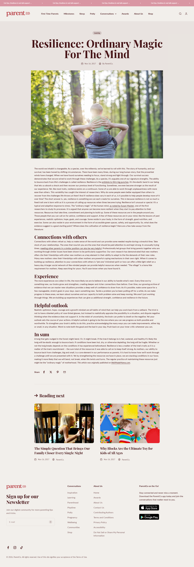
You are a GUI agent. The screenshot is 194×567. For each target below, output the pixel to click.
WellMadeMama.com (120, 362)
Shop (150, 13)
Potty (92, 13)
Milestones (69, 13)
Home (96, 492)
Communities (73, 527)
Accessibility (99, 527)
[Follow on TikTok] (21, 547)
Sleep (82, 13)
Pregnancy (72, 517)
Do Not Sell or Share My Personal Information (109, 534)
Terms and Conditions (104, 517)
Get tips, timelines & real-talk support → (57, 3)
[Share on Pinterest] (57, 372)
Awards (125, 13)
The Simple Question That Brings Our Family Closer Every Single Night (62, 450)
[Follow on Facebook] (8, 547)
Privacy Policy (100, 522)
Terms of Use (81, 557)
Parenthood (72, 502)
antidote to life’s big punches (115, 182)
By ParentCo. (107, 63)
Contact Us (99, 507)
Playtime (71, 507)
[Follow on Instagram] (15, 547)
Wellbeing (72, 522)
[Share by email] (64, 372)
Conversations (107, 13)
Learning (97, 33)
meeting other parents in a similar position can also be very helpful (71, 248)
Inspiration (72, 492)
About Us (138, 13)
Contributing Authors (103, 512)
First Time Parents (49, 13)
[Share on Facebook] (44, 372)
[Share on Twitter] (50, 372)
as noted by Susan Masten (122, 205)
